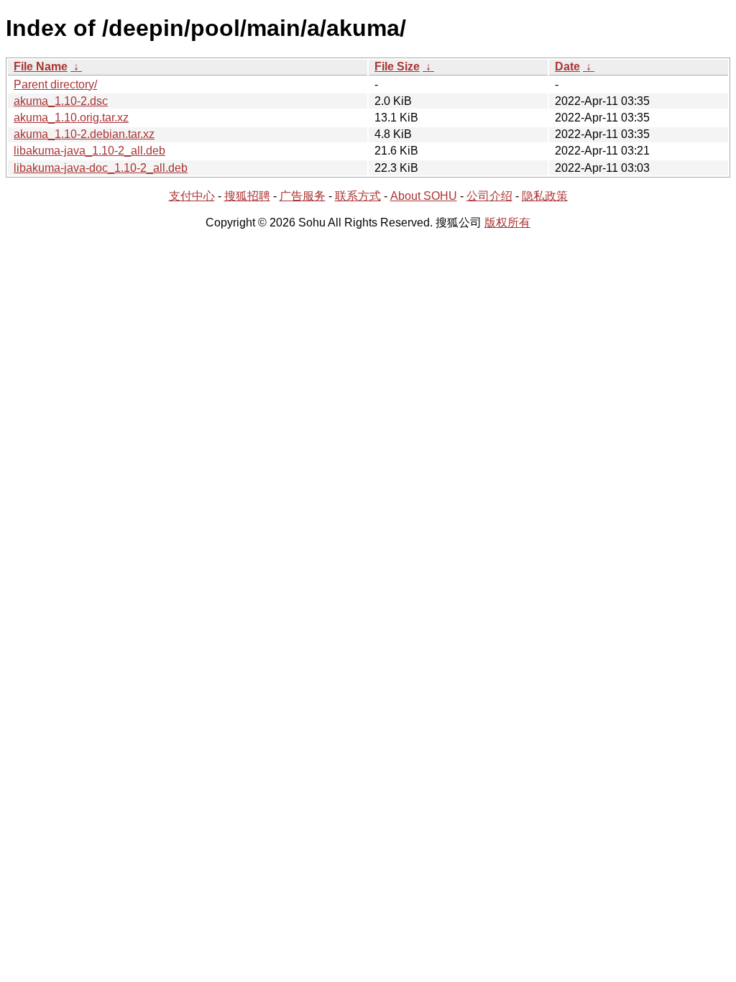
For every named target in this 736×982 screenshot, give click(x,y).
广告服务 (303, 196)
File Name (41, 66)
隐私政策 (545, 196)
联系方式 (358, 196)
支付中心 (192, 196)
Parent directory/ (55, 84)
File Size (397, 66)
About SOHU (423, 196)
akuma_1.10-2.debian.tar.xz (84, 134)
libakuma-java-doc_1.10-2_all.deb (101, 168)
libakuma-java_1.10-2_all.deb (89, 150)
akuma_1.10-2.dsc (61, 101)
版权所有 (507, 222)
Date (567, 66)
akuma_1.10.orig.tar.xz (71, 117)
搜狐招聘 (247, 196)
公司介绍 (489, 196)
